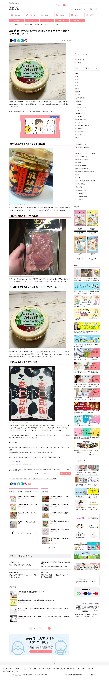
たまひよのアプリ (81, 190)
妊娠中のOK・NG (81, 165)
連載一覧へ (92, 454)
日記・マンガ (80, 131)
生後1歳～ (79, 63)
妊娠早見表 (17, 15)
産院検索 (78, 162)
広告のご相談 (80, 669)
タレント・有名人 (81, 134)
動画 (77, 138)
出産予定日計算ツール (82, 159)
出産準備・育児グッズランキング (85, 171)
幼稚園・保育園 (80, 113)
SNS (47, 20)
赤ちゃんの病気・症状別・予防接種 (85, 181)
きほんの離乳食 (80, 184)
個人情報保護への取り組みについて (77, 675)
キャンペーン (62, 20)
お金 (77, 175)
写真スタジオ (77, 20)
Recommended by (45, 547)
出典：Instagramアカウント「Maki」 (18, 348)
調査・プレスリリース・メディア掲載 (63, 669)
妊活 (97, 9)
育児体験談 (79, 128)
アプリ (31, 20)
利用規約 (16, 669)
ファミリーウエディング (82, 125)
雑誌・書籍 (16, 20)
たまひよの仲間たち (81, 193)
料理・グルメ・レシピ (37, 478)
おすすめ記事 (53, 478)
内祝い (67, 5)
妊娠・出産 (78, 9)
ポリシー (24, 669)
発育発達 (78, 104)
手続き (78, 178)
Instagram (46, 478)
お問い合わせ (91, 669)
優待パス (92, 15)
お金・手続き (33, 15)
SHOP (59, 5)
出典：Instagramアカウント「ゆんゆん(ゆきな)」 (21, 276)
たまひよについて (81, 144)
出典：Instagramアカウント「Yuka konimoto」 (21, 204)
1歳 (17, 478)
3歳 (25, 478)
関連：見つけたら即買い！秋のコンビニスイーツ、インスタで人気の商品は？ (34, 457)
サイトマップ (46, 669)
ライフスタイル (80, 122)
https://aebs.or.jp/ (86, 611)
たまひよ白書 (80, 199)
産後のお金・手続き (81, 119)
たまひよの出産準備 (81, 196)
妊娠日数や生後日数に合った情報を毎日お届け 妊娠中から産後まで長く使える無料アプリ (40, 647)
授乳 (77, 88)
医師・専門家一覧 (35, 669)
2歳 (21, 478)
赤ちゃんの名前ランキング (83, 168)
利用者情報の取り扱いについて (10, 671)
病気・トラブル (80, 98)
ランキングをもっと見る (24, 533)
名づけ (46, 15)
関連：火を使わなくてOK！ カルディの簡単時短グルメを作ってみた (30, 111)
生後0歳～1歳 (80, 60)
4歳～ (29, 478)
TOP (71, 9)
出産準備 (62, 15)
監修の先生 (79, 187)
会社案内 (93, 675)
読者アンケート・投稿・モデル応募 (85, 153)
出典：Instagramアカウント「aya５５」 (19, 422)
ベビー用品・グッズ (81, 107)
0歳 (13, 478)
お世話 (78, 95)
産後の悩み (79, 101)
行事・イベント (80, 110)
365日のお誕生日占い (82, 156)
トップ (10, 24)
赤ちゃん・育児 (88, 9)
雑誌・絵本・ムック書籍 (82, 147)
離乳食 (76, 15)
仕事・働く (79, 116)
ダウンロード (41, 651)
